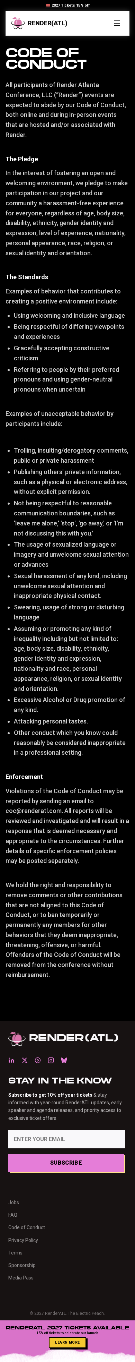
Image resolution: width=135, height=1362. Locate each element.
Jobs (13, 1202)
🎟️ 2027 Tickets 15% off (68, 5)
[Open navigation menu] (117, 23)
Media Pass (21, 1277)
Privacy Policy (23, 1240)
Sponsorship (22, 1265)
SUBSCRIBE (66, 1162)
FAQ (12, 1215)
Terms (15, 1253)
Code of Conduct (26, 1227)
